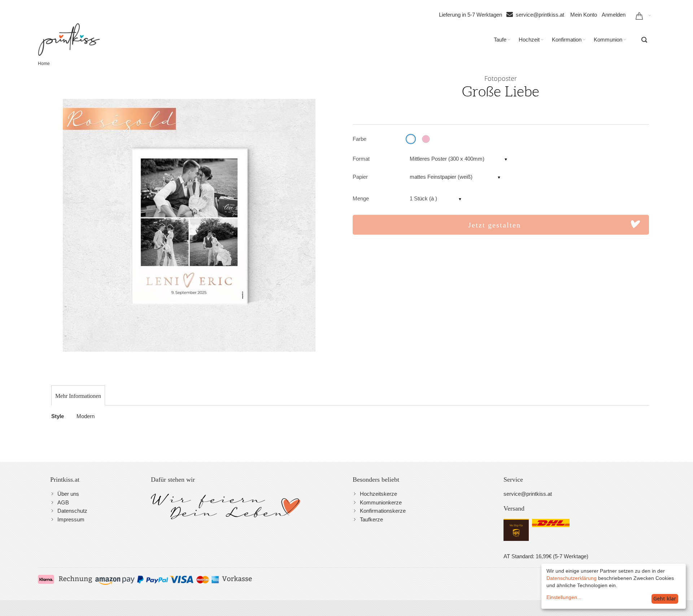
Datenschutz (72, 511)
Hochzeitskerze (378, 494)
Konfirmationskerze (383, 511)
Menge (361, 198)
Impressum (70, 519)
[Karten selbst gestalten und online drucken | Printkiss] (69, 39)
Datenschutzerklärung (571, 578)
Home (44, 63)
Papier (360, 177)
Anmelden (614, 15)
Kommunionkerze (381, 502)
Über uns (68, 494)
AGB (63, 502)
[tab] (78, 396)
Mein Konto (583, 15)
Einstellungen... (563, 597)
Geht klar (664, 598)
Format (361, 159)
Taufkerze (371, 519)
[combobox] (644, 39)
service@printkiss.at (540, 15)
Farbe (359, 139)
